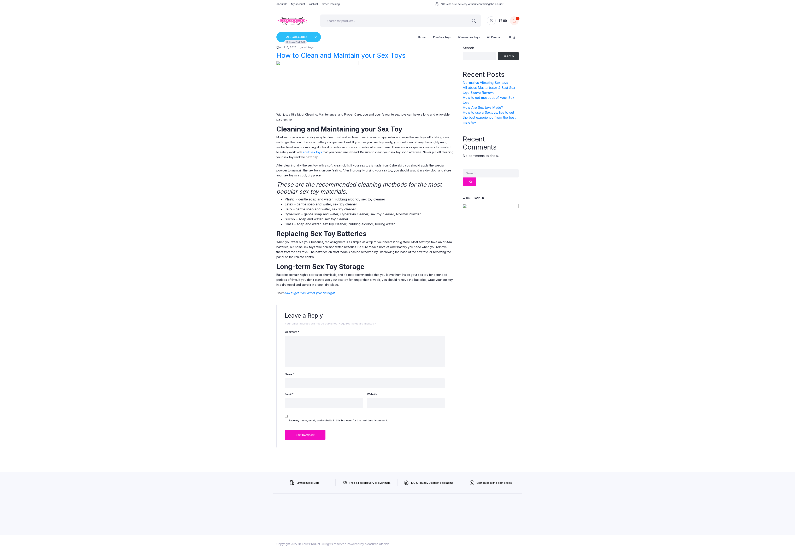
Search (468, 48)
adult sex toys (312, 152)
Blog (512, 37)
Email (289, 394)
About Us (281, 4)
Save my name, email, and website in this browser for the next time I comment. (338, 420)
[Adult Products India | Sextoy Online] (292, 20)
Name (289, 374)
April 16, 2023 (287, 47)
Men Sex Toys (441, 37)
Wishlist (313, 4)
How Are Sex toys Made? (483, 107)
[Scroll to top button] (786, 547)
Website (372, 394)
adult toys (307, 47)
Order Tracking (331, 4)
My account (298, 4)
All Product (494, 37)
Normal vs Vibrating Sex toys (485, 83)
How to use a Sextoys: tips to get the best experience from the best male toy (489, 117)
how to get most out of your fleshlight (309, 293)
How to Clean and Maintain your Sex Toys (341, 55)
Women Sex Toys (469, 37)
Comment (292, 331)
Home (422, 37)
